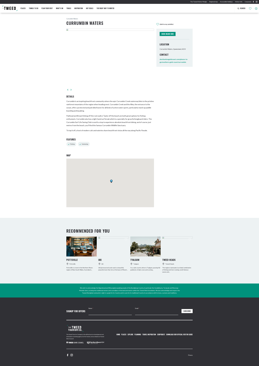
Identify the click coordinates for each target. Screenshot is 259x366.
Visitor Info (238, 2)
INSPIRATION (78, 8)
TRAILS (68, 8)
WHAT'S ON (59, 8)
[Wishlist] (250, 8)
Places (23, 8)
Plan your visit (47, 8)
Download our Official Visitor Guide (179, 334)
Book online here (167, 34)
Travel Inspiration (149, 334)
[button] (67, 90)
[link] (75, 342)
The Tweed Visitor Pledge (198, 2)
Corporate (248, 2)
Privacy (190, 355)
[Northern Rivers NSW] (95, 342)
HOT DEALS (89, 8)
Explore (130, 334)
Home (118, 334)
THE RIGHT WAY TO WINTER (105, 8)
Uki (100, 260)
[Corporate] (75, 328)
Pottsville (72, 260)
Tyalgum (134, 260)
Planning (137, 334)
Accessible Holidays (226, 2)
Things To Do (33, 8)
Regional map (213, 2)
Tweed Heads (169, 260)
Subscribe (187, 311)
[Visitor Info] (256, 8)
